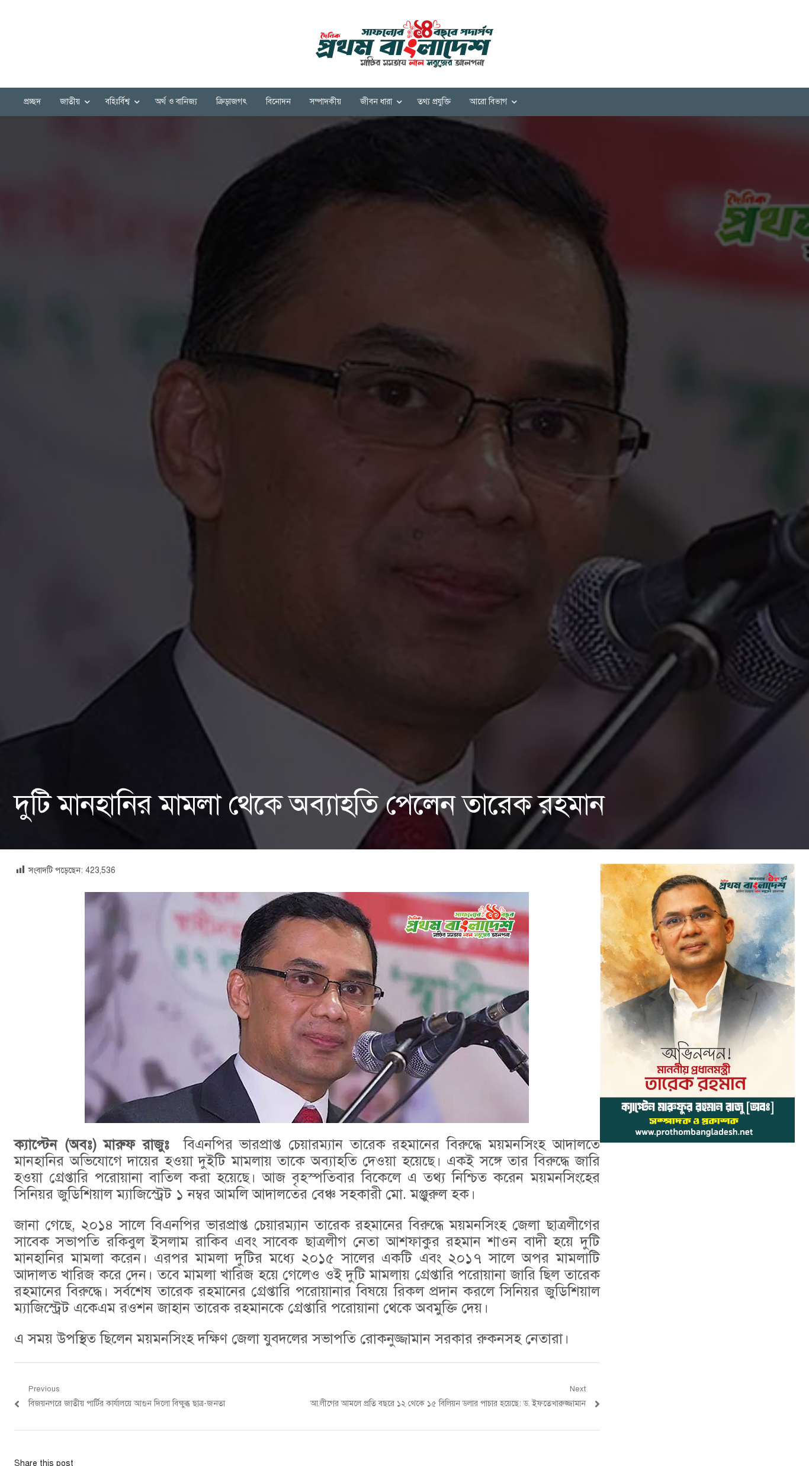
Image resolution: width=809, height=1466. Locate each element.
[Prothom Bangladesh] (404, 43)
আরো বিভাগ (488, 102)
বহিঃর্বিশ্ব (117, 102)
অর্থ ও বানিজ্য (176, 102)
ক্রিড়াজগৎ (231, 102)
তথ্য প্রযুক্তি (434, 102)
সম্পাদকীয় (325, 102)
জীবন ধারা (376, 102)
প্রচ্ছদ (32, 102)
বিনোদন (278, 102)
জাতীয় (70, 102)
